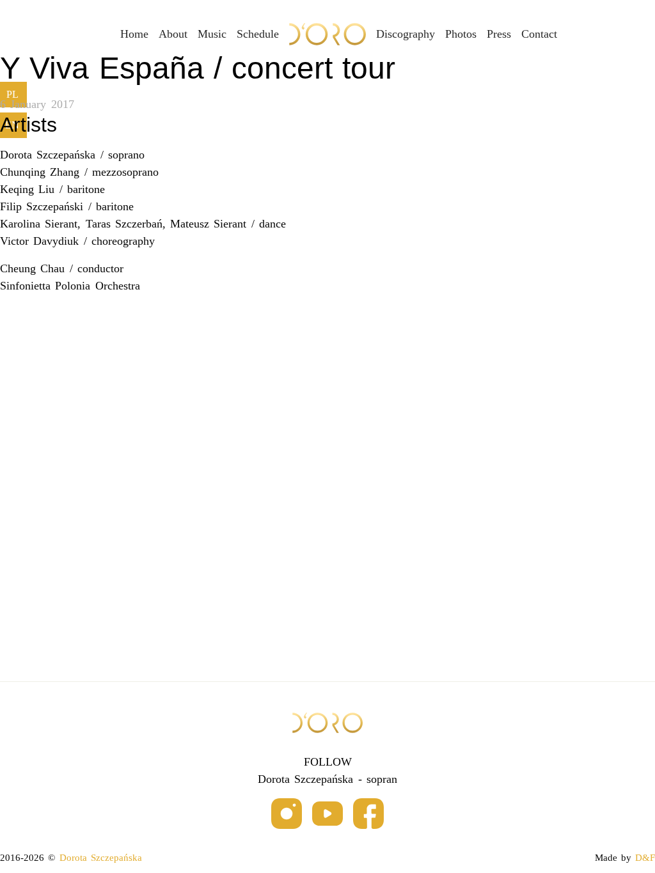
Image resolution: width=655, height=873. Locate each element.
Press (499, 33)
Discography (405, 33)
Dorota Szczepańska (100, 858)
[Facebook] (368, 814)
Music (212, 33)
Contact (539, 33)
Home (134, 33)
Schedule (258, 33)
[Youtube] (327, 814)
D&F (645, 858)
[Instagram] (286, 814)
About (173, 33)
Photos (461, 33)
